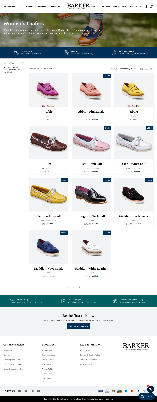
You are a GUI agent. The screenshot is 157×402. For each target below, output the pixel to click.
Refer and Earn (86, 364)
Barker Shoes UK (63, 399)
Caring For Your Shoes (12, 364)
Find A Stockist (48, 359)
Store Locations (48, 355)
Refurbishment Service (13, 369)
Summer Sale (54, 6)
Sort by (113, 69)
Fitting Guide (47, 369)
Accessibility (85, 350)
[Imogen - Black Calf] (91, 194)
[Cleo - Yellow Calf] (48, 194)
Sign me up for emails (78, 326)
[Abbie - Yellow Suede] (133, 90)
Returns (6, 355)
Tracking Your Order (11, 359)
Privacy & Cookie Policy (90, 355)
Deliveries (7, 350)
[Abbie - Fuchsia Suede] (48, 90)
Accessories (92, 6)
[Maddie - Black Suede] (133, 194)
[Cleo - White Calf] (133, 142)
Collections (41, 6)
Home (6, 63)
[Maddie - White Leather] (91, 247)
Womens (29, 6)
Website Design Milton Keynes (81, 399)
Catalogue (46, 378)
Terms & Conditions (88, 359)
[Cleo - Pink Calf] (91, 142)
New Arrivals (9, 6)
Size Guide (46, 364)
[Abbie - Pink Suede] (91, 90)
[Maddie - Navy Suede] (48, 247)
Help (124, 6)
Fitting (116, 6)
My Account (47, 350)
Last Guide (105, 6)
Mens (20, 6)
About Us (133, 6)
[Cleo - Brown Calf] (48, 142)
